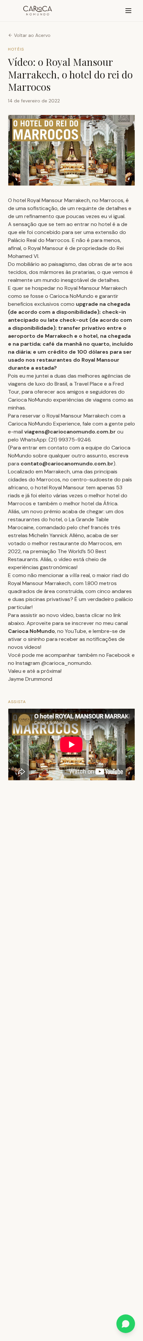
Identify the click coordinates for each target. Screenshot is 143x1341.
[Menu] (128, 10)
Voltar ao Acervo (32, 35)
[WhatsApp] (125, 1323)
